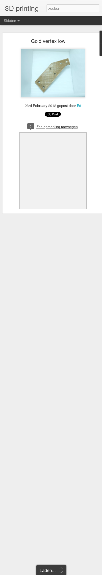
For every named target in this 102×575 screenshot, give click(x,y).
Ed (79, 105)
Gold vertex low (48, 40)
